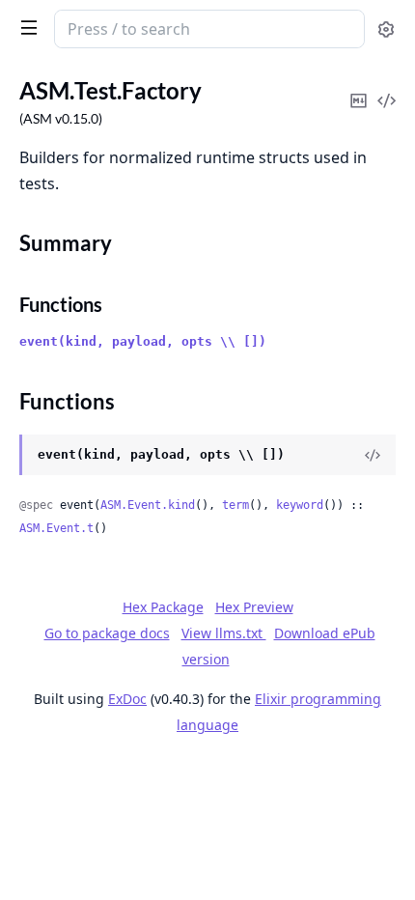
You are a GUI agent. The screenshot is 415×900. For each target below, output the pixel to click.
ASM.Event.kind (147, 505)
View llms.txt (223, 633)
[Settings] (386, 29)
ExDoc (127, 698)
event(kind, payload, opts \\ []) (142, 341)
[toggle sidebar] (25, 27)
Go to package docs (107, 633)
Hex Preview (254, 607)
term (235, 505)
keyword (299, 505)
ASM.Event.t (56, 528)
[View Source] (372, 454)
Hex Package (163, 607)
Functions (60, 304)
